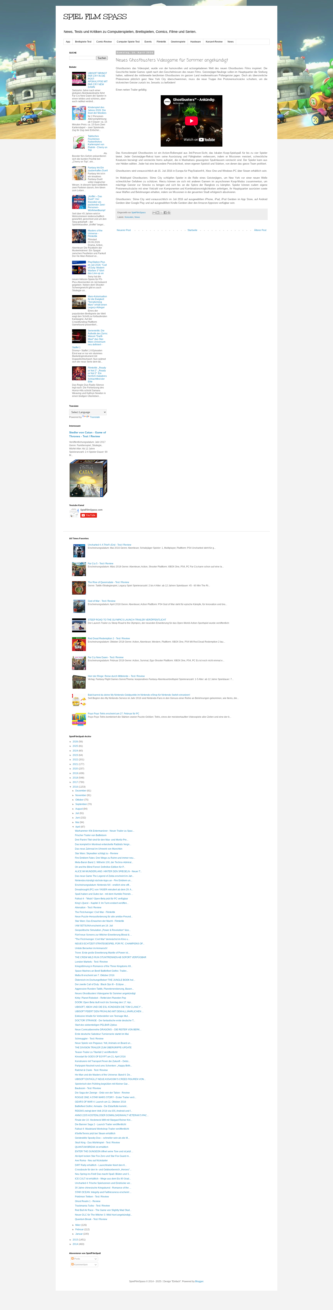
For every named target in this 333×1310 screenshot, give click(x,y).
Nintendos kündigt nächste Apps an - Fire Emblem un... (103, 880)
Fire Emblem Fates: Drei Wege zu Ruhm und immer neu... (105, 858)
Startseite (192, 230)
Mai (77, 822)
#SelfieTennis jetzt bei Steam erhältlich (95, 1133)
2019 (76, 773)
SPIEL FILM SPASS (95, 16)
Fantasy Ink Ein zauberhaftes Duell (98, 169)
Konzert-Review (214, 41)
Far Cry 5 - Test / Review (100, 563)
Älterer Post (260, 230)
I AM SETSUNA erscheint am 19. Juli (94, 925)
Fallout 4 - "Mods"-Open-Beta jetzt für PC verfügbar (101, 898)
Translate (95, 417)
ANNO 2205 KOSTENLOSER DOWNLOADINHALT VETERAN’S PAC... (112, 1115)
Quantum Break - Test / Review (91, 1219)
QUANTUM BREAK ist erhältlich (91, 1147)
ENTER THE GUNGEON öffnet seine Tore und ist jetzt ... (104, 1151)
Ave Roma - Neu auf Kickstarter (91, 1160)
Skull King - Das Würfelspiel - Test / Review (97, 1142)
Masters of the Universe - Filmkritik (95, 233)
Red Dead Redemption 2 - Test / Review (109, 638)
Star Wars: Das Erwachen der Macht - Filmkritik (99, 921)
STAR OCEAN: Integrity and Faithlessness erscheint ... (103, 1192)
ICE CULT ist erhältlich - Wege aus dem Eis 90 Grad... (103, 1178)
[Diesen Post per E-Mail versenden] (154, 213)
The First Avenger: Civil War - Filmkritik (95, 912)
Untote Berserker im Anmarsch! (91, 948)
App (68, 41)
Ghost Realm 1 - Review (87, 1201)
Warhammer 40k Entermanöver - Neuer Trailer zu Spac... (104, 830)
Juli (77, 813)
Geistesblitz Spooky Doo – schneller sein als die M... (102, 1138)
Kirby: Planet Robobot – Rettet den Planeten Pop (100, 998)
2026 (76, 741)
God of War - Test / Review (101, 601)
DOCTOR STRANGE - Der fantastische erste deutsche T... (105, 1020)
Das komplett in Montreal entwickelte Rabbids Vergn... (103, 844)
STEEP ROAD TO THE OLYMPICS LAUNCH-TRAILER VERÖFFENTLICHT (127, 619)
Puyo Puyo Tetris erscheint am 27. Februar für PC (113, 713)
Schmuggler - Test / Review (89, 1038)
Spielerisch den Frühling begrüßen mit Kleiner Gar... (102, 1083)
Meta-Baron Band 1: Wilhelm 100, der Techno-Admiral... (104, 862)
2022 (76, 759)
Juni (77, 817)
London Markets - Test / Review (91, 961)
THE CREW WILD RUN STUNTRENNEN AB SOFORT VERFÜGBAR (110, 957)
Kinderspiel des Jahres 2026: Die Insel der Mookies (97, 110)
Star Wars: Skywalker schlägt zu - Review (96, 853)
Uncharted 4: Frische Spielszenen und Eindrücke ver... (103, 1183)
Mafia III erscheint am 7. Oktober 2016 (94, 975)
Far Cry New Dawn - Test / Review (106, 657)
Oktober (79, 799)
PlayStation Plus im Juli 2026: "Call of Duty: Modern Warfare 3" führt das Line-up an (97, 268)
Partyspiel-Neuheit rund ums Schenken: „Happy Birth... (103, 1065)
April (78, 826)
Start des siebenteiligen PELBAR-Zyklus (96, 1025)
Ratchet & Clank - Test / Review (91, 1070)
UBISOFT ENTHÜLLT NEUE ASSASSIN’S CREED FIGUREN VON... (110, 1079)
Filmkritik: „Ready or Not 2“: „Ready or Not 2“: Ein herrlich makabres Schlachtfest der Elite (97, 374)
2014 (76, 1244)
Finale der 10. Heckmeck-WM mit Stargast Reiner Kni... (103, 1120)
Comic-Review (104, 41)
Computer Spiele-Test (128, 41)
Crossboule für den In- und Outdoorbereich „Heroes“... (103, 1169)
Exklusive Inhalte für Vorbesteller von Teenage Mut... (102, 1016)
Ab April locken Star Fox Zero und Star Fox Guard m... (102, 1156)
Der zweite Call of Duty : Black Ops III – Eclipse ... (100, 984)
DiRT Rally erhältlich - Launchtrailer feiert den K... (101, 1165)
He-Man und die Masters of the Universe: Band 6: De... (103, 1074)
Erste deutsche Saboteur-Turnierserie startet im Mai (102, 1034)
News (231, 41)
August (79, 808)
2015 (76, 1239)
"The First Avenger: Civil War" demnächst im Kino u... (102, 939)
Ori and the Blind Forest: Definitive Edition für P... (100, 867)
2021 (76, 764)
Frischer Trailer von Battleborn (91, 835)
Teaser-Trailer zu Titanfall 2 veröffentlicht (96, 1052)
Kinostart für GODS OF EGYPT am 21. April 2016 (100, 1056)
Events (148, 41)
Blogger (199, 1281)
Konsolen (129, 217)
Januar (79, 1234)
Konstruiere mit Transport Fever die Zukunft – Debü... (102, 1061)
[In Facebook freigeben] (165, 213)
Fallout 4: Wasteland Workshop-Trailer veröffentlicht (102, 1128)
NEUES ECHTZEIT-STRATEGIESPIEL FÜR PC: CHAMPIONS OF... (109, 943)
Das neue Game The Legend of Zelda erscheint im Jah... (104, 876)
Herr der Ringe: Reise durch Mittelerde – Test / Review (116, 676)
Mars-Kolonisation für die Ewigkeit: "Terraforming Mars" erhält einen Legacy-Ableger (97, 302)
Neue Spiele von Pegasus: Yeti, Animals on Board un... (103, 1043)
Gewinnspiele (178, 41)
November (81, 795)
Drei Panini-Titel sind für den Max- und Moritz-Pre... (101, 839)
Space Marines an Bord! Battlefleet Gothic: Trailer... (101, 971)
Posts (77, 1258)
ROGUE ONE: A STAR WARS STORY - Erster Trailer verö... (105, 1097)
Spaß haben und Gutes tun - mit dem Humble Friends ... (104, 894)
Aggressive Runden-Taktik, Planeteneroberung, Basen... (104, 988)
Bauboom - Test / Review (88, 1088)
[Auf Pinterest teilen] (169, 213)
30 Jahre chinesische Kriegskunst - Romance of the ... (103, 1187)
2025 (76, 746)
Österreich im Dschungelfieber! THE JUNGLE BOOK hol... (105, 980)
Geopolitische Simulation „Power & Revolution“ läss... (103, 930)
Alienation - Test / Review (88, 907)
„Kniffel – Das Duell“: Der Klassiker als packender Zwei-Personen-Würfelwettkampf (96, 203)
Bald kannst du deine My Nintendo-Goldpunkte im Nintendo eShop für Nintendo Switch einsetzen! (139, 695)
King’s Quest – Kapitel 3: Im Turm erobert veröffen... (102, 903)
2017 (76, 782)
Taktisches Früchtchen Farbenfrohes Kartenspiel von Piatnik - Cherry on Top (97, 143)
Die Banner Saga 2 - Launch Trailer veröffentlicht (100, 1124)
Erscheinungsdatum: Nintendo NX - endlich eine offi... (103, 885)
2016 (76, 786)
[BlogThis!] (158, 213)
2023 (76, 755)
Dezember (81, 790)
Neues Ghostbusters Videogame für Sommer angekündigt (105, 993)
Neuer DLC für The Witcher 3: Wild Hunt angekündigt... (103, 1214)
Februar (79, 1229)
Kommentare (81, 1264)
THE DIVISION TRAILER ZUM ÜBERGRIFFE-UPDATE (103, 1047)
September (81, 804)
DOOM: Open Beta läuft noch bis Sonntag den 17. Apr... (103, 1002)
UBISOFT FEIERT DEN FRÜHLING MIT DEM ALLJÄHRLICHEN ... (109, 1011)
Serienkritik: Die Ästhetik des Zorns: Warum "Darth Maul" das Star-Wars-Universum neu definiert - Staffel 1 (90, 339)
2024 (76, 750)
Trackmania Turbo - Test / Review (92, 1205)
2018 (76, 777)
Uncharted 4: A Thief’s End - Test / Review (109, 544)
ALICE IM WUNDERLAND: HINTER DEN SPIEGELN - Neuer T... (108, 871)
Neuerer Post (124, 230)
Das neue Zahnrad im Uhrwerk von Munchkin (98, 848)
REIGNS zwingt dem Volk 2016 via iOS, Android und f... (103, 1111)
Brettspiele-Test (83, 41)
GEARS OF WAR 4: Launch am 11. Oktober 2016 (100, 1101)
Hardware (195, 41)
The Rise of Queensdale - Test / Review (108, 582)
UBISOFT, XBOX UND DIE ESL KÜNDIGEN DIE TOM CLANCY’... (109, 1007)
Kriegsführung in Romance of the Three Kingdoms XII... (103, 966)
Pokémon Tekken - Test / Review (92, 1196)
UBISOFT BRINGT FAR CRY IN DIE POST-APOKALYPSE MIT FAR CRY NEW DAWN (98, 80)
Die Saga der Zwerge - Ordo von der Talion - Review (102, 1092)
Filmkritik (161, 41)
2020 (76, 768)
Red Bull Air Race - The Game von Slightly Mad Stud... (103, 1210)
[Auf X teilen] (161, 213)
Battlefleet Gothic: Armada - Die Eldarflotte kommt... (101, 1106)
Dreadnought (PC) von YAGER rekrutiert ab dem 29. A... (104, 889)
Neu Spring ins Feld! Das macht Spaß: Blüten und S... (103, 1174)
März (78, 1225)
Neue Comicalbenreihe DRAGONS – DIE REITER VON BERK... (108, 1029)
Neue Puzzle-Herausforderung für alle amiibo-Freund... (104, 916)
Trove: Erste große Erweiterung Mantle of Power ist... (102, 952)
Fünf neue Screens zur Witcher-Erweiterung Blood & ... (103, 934)
